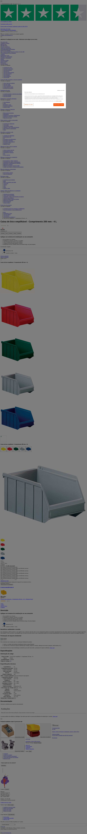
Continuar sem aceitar (60, 90)
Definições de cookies (29, 104)
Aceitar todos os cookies (58, 104)
